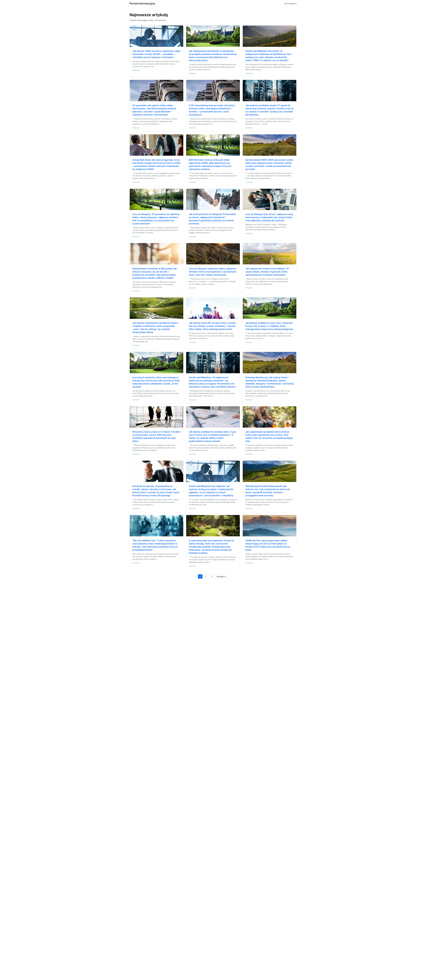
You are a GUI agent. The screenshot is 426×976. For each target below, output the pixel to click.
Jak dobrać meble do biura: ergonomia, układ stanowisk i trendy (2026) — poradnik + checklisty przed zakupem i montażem (156, 54)
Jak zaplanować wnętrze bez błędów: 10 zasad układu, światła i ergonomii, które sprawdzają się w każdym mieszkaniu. (267, 271)
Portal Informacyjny (142, 3)
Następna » (221, 576)
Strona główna (290, 3)
